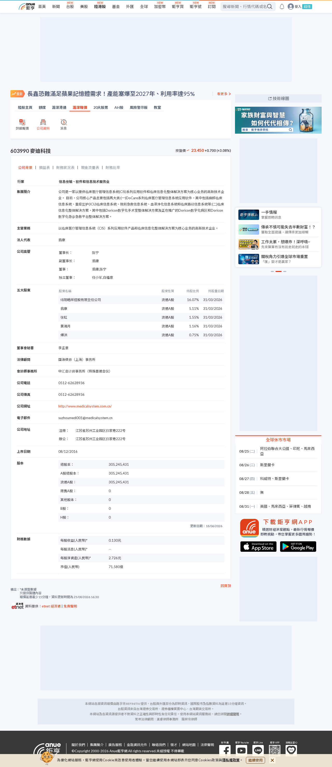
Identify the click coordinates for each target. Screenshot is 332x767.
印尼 (296, 448)
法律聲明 (207, 745)
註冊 (307, 6)
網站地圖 (189, 745)
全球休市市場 (278, 439)
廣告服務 (115, 745)
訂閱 (212, 6)
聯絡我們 (158, 745)
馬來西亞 (278, 506)
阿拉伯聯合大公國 (274, 448)
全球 (144, 6)
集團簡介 (96, 745)
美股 (84, 6)
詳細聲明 (233, 714)
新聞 (56, 6)
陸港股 (100, 6)
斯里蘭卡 (267, 465)
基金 (116, 6)
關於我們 (78, 745)
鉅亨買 (178, 6)
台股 (70, 6)
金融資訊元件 (137, 745)
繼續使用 (255, 760)
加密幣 (160, 6)
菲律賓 (294, 506)
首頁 (42, 6)
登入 (298, 6)
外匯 (130, 6)
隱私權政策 (231, 760)
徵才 (173, 745)
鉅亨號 (196, 6)
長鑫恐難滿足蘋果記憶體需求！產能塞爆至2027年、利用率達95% (111, 93)
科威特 (265, 478)
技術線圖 (281, 98)
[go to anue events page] (282, 6)
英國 (263, 506)
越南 (307, 506)
